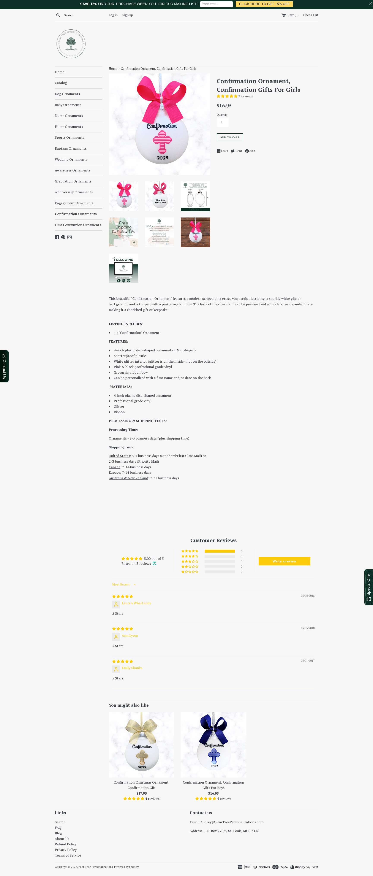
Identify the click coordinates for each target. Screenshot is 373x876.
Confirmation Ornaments (76, 213)
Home (59, 72)
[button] (227, 96)
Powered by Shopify (126, 867)
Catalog (61, 82)
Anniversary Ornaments (74, 192)
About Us (62, 838)
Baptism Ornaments (71, 148)
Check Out (310, 15)
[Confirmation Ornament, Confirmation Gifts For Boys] (213, 744)
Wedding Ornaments (71, 159)
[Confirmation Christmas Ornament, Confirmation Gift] (141, 744)
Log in (113, 15)
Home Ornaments (69, 126)
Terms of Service (68, 855)
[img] (122, 596)
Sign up (127, 15)
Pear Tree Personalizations (95, 867)
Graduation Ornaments (73, 181)
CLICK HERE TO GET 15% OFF (264, 4)
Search (60, 822)
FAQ (58, 827)
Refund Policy (65, 844)
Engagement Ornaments (74, 203)
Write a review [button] (284, 561)
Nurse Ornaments (69, 115)
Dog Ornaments (67, 93)
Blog (58, 833)
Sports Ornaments (69, 137)
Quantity (222, 115)
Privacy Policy (66, 849)
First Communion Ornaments (78, 224)
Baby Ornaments (68, 104)
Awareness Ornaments (72, 170)
